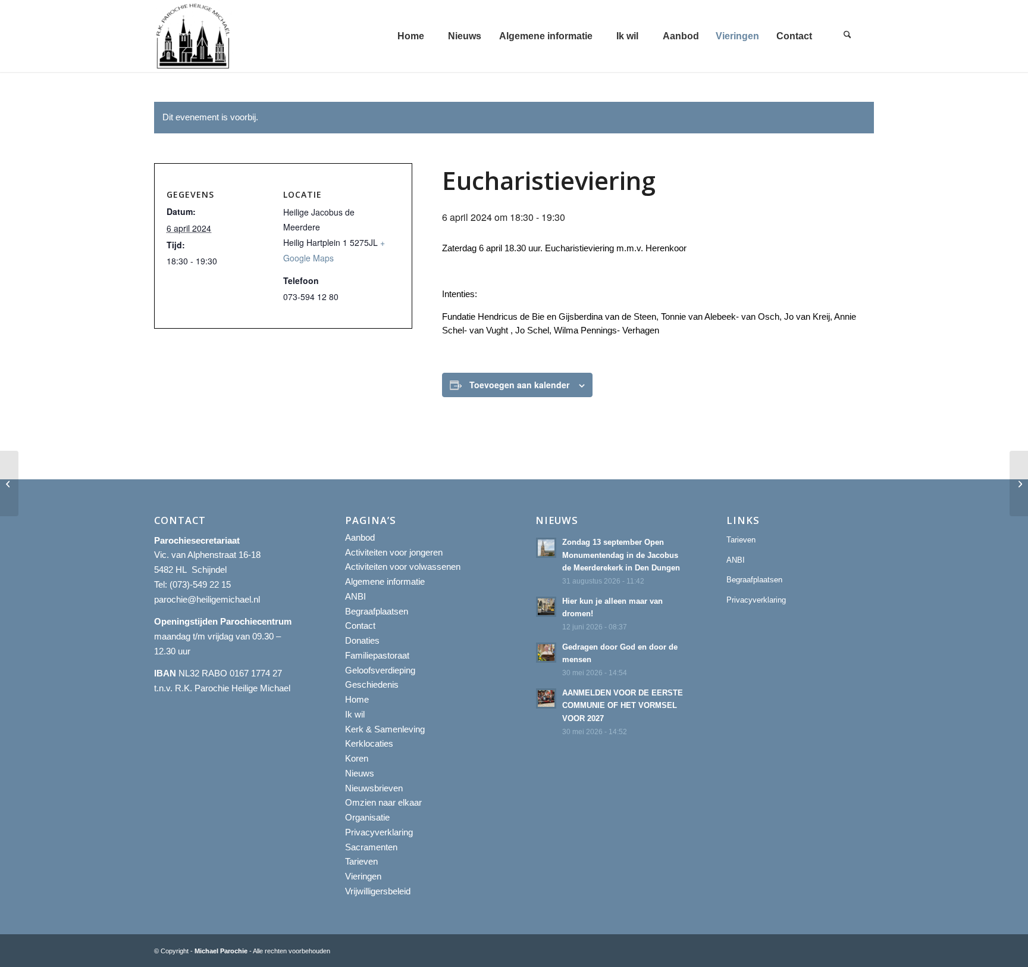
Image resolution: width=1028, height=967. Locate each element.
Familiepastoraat (377, 655)
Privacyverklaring (379, 832)
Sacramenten (371, 847)
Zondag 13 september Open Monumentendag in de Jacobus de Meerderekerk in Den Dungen (621, 555)
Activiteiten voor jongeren (394, 552)
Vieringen (363, 876)
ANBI (355, 596)
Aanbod (360, 537)
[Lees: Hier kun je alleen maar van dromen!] (546, 606)
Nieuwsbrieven (374, 788)
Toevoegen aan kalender (519, 385)
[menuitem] (410, 36)
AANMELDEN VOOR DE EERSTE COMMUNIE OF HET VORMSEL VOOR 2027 (622, 705)
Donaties (362, 640)
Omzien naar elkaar (383, 802)
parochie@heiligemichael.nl (207, 599)
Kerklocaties (369, 743)
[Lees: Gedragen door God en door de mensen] (546, 652)
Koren (356, 758)
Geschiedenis (372, 684)
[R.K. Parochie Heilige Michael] (193, 36)
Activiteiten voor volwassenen (402, 567)
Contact (360, 625)
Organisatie (367, 817)
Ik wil (355, 714)
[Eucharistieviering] (9, 483)
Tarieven (361, 861)
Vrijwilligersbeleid (377, 891)
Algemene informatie (385, 581)
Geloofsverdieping (380, 670)
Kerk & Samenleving (385, 729)
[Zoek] (847, 36)
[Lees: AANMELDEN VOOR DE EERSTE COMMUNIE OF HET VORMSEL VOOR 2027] (546, 698)
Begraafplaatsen (376, 611)
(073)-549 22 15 (200, 584)
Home (357, 699)
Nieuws (359, 773)
